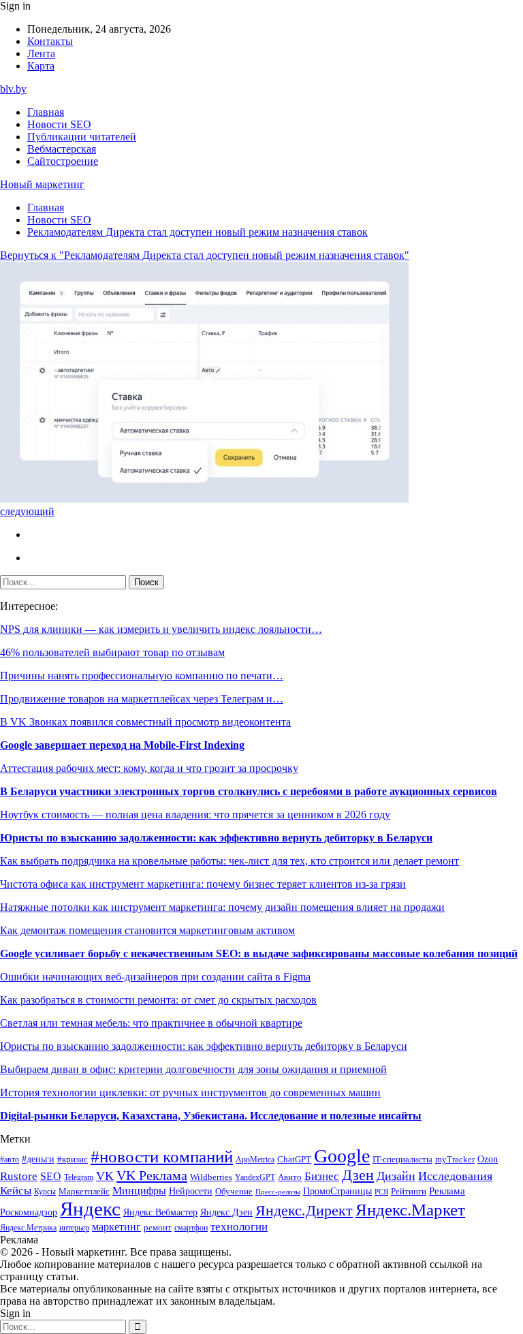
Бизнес (321, 1176)
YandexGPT (255, 1177)
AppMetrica (255, 1159)
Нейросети (190, 1191)
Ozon (487, 1159)
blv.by (13, 89)
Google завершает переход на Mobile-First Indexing (122, 745)
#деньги (38, 1159)
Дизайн (396, 1176)
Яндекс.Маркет (410, 1210)
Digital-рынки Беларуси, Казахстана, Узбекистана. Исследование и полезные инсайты (211, 1115)
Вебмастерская (61, 149)
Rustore (18, 1176)
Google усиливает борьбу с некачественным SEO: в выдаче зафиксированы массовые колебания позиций (259, 953)
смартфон (191, 1228)
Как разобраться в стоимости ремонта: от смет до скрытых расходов (158, 1000)
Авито (290, 1177)
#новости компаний (162, 1156)
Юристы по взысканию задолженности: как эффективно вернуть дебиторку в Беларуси (216, 837)
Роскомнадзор (28, 1212)
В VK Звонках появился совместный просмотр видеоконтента (145, 722)
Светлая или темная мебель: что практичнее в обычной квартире (151, 1023)
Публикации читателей (81, 136)
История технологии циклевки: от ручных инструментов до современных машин (190, 1092)
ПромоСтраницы (337, 1190)
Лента (41, 53)
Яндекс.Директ (304, 1211)
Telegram (78, 1177)
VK (105, 1176)
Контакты (50, 41)
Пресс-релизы (277, 1192)
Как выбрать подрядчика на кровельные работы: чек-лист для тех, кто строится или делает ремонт (229, 861)
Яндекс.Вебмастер (160, 1212)
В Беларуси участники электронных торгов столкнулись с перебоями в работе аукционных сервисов (248, 791)
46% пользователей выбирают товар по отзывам (112, 652)
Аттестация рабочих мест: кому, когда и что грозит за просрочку (149, 768)
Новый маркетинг (42, 184)
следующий (27, 511)
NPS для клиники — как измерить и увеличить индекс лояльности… (161, 629)
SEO (50, 1176)
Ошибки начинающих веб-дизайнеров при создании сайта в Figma (155, 976)
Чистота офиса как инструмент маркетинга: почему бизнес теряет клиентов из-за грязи (203, 884)
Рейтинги (408, 1191)
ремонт (158, 1227)
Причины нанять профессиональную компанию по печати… (141, 675)
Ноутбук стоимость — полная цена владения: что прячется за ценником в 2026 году (195, 814)
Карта (40, 66)
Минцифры (139, 1190)
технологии (239, 1226)
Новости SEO (59, 124)
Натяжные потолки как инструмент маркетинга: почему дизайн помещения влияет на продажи (222, 907)
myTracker (455, 1159)
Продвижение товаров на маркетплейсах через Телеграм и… (141, 698)
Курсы (45, 1192)
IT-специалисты (402, 1159)
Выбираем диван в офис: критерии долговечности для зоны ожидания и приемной (193, 1069)
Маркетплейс (84, 1191)
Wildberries (211, 1177)
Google (342, 1155)
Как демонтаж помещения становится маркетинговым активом (147, 930)
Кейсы (15, 1190)
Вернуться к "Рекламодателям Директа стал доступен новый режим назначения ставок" (204, 255)
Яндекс (90, 1209)
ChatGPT (294, 1159)
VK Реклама (151, 1175)
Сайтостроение (62, 161)
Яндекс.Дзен (226, 1212)
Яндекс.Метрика (28, 1228)
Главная (45, 112)
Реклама (447, 1190)
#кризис (72, 1159)
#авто (9, 1159)
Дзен (358, 1175)
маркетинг (116, 1226)
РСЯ (381, 1192)
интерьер (74, 1228)
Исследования (455, 1176)
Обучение (234, 1191)
